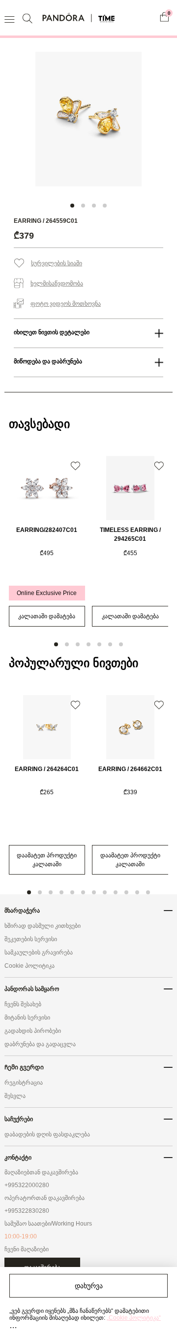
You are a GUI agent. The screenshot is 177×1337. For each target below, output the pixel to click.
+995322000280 (26, 1185)
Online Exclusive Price (47, 593)
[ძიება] (28, 18)
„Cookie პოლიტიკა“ (134, 1317)
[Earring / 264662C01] (130, 727)
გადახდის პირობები (32, 1030)
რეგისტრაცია (23, 1082)
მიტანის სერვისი (27, 1017)
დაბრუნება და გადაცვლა (40, 1044)
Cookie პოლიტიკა (29, 965)
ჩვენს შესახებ (22, 1004)
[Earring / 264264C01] (47, 727)
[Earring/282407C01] (47, 488)
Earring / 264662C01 (130, 769)
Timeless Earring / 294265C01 (130, 534)
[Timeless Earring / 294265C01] (130, 488)
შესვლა (15, 1095)
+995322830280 (26, 1210)
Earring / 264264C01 (47, 769)
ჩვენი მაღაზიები (26, 1249)
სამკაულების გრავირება (38, 952)
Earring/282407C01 (46, 530)
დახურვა (89, 1286)
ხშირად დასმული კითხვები (42, 925)
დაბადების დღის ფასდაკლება (47, 1134)
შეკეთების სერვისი (30, 939)
